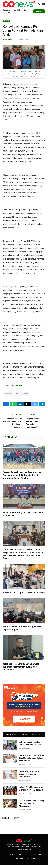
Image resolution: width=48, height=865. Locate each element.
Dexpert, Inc (36, 844)
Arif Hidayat (7, 40)
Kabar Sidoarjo (22, 394)
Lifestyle (35, 734)
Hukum (6, 21)
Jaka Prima (8, 394)
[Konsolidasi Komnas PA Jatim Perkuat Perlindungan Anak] (24, 57)
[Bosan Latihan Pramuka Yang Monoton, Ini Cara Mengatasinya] (10, 803)
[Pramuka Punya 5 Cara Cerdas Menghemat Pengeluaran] (10, 774)
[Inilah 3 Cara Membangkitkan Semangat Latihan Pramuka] (10, 790)
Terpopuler (10, 734)
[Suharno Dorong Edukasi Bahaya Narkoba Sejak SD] (10, 745)
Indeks (28, 855)
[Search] (39, 4)
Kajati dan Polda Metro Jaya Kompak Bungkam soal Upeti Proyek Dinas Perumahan (21, 667)
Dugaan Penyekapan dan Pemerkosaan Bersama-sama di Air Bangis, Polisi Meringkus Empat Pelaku (22, 475)
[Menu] (43, 4)
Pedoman (20, 858)
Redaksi (13, 855)
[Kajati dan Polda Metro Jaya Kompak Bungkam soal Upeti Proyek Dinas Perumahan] (24, 647)
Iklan (21, 855)
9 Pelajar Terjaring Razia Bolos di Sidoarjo (24, 592)
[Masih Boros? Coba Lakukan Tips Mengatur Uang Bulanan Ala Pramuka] (10, 758)
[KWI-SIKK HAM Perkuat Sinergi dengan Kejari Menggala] (24, 610)
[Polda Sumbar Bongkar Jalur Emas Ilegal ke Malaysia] (24, 496)
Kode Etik (37, 855)
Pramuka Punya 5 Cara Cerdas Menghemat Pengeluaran (29, 774)
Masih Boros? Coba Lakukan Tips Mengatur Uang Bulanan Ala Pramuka (31, 758)
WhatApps (39, 11)
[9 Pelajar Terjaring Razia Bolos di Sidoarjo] (24, 576)
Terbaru (23, 734)
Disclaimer (31, 858)
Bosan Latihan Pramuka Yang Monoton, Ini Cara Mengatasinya (31, 803)
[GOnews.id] (19, 4)
